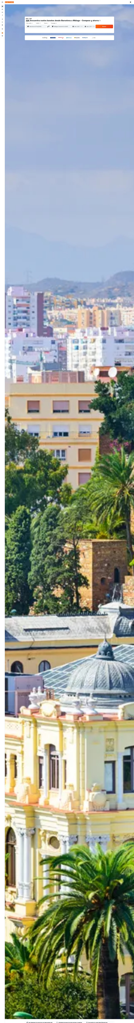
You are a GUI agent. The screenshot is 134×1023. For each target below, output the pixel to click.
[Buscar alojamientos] (2, 9)
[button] (2, 2)
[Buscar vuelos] (2, 6)
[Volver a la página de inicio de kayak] (9, 2)
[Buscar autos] (2, 12)
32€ (28, 20)
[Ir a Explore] (2, 19)
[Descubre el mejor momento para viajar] (2, 25)
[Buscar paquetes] (2, 15)
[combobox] (29, 23)
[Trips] (2, 29)
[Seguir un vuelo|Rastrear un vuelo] (2, 22)
